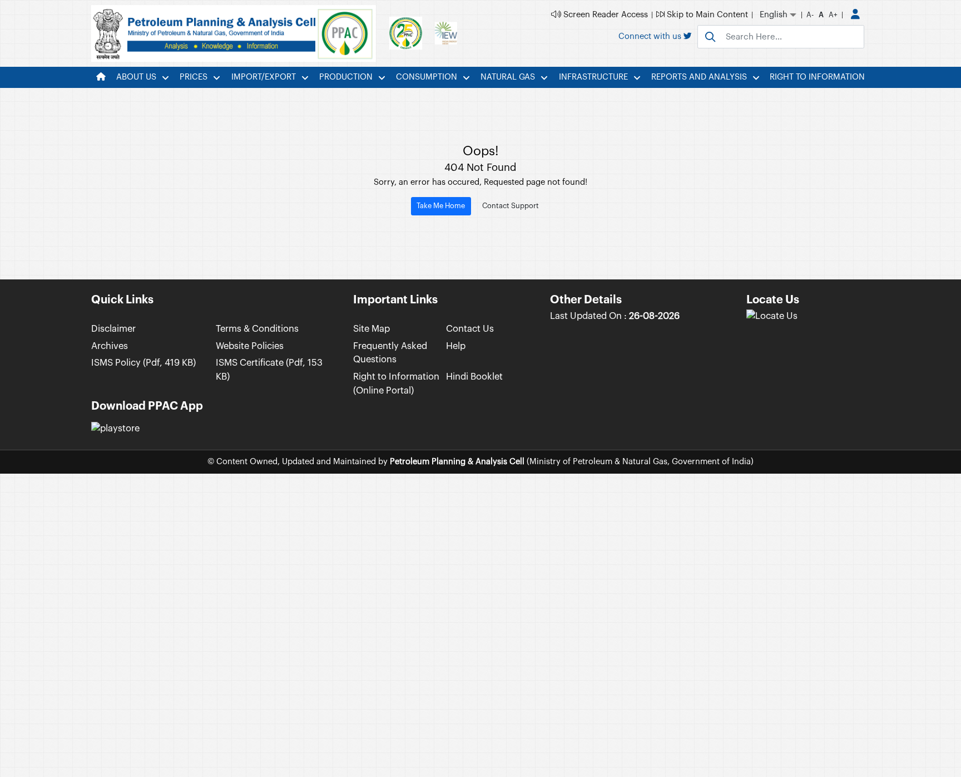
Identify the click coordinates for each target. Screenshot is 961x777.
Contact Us (470, 328)
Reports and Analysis (699, 77)
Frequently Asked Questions (390, 353)
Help (455, 346)
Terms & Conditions (257, 328)
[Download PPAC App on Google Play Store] (115, 429)
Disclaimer (113, 328)
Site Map (371, 328)
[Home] (101, 77)
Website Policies (250, 346)
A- (810, 14)
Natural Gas (508, 77)
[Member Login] (855, 15)
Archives (109, 346)
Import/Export (263, 77)
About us (136, 77)
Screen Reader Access (604, 15)
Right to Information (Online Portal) (396, 383)
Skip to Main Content (706, 15)
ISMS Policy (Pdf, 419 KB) (143, 362)
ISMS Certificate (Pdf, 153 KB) (269, 369)
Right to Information (817, 77)
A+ (833, 14)
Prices (193, 77)
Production (346, 77)
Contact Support (510, 205)
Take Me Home (441, 205)
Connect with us (650, 36)
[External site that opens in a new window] (771, 316)
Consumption (426, 77)
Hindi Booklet (474, 376)
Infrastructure (593, 77)
